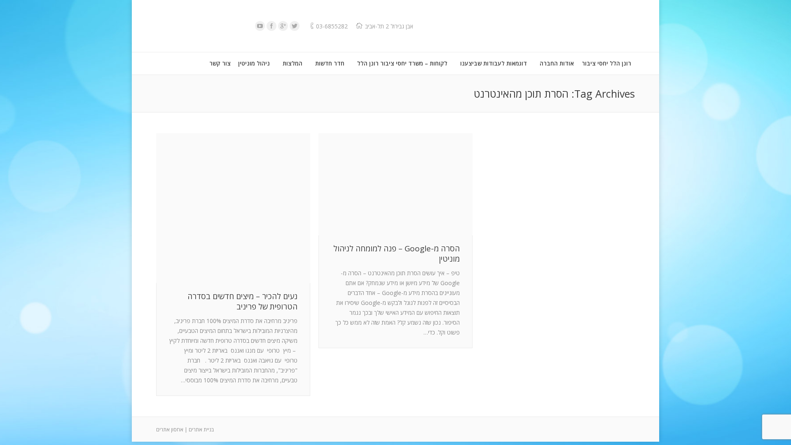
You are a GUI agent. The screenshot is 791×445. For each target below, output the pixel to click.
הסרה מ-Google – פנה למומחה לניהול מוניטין (396, 254)
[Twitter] (295, 26)
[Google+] (283, 26)
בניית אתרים (201, 429)
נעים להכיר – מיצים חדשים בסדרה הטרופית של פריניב (242, 301)
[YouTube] (260, 26)
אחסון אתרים (169, 429)
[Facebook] (271, 26)
